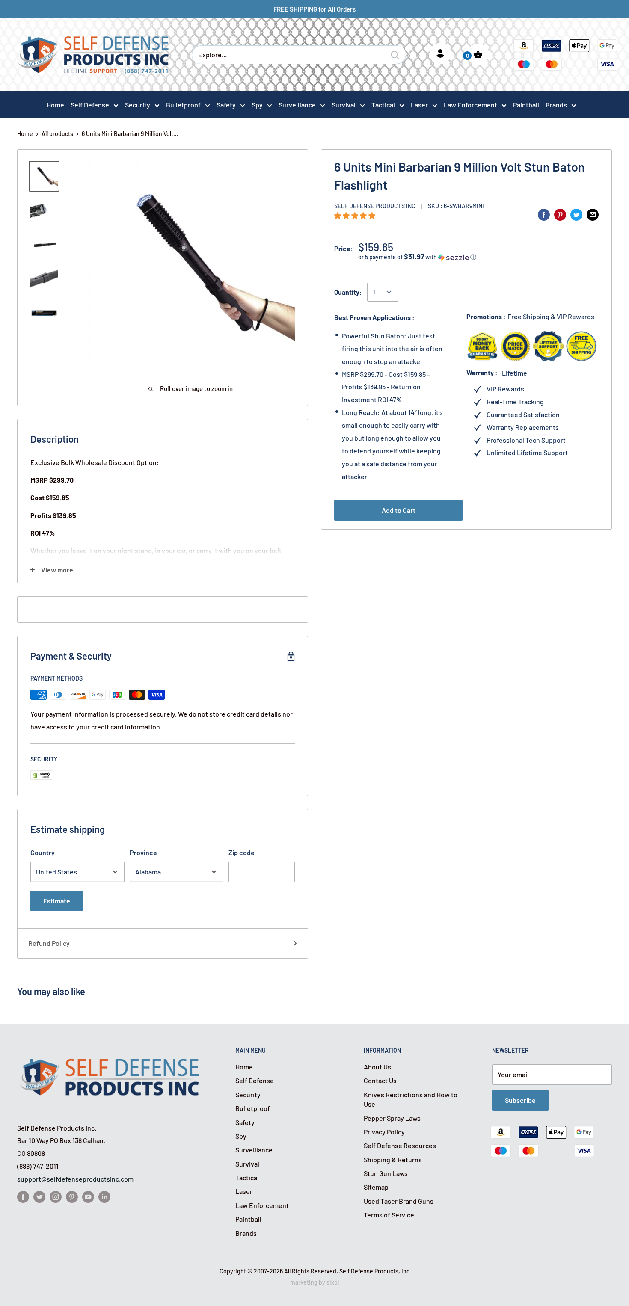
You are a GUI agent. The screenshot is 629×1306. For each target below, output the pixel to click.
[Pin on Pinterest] (560, 214)
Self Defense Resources (400, 1145)
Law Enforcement (470, 105)
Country (42, 852)
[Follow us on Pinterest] (72, 1196)
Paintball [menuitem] (526, 105)
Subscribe (520, 1100)
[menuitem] (95, 105)
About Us (377, 1067)
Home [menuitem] (55, 105)
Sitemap (376, 1187)
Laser (419, 105)
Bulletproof (183, 105)
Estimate (56, 901)
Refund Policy (49, 943)
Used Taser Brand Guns (398, 1201)
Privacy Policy (384, 1132)
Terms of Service (389, 1215)
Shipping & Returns (393, 1159)
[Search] (395, 54)
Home (25, 133)
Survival (344, 105)
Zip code (241, 852)
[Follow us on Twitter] (39, 1196)
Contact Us (380, 1080)
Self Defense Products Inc (374, 206)
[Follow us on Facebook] (23, 1196)
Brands (556, 105)
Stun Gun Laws (386, 1173)
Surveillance (297, 105)
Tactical (383, 105)
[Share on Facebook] (544, 214)
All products (57, 133)
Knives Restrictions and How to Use (410, 1099)
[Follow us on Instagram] (56, 1196)
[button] (355, 215)
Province (143, 852)
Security (137, 105)
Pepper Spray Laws (392, 1118)
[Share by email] (593, 214)
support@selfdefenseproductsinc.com (75, 1179)
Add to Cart (398, 510)
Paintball (248, 1219)
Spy (257, 105)
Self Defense (90, 105)
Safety (226, 105)
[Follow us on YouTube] (88, 1196)
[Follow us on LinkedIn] (104, 1196)
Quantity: (348, 292)
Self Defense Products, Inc (374, 1271)
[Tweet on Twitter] (576, 214)
